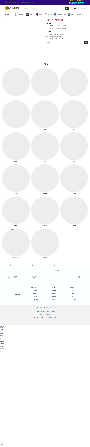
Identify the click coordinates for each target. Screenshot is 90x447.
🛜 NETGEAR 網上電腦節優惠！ (76, 4)
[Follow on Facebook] (2, 2)
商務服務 (73, 14)
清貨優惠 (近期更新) (61, 14)
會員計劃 (54, 290)
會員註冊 (54, 293)
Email (73, 293)
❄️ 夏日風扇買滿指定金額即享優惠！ (76, 2)
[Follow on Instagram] (3, 2)
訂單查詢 (54, 296)
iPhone (14, 2)
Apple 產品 (20, 14)
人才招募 (74, 299)
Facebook (35, 296)
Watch (18, 2)
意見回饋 (54, 299)
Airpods (23, 2)
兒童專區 (41, 14)
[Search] (67, 8)
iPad (10, 2)
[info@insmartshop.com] (84, 14)
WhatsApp (74, 290)
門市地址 (35, 293)
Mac (6, 2)
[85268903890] (87, 14)
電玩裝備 (2, 348)
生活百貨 (50, 14)
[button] (84, 8)
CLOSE (3, 444)
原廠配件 (34, 2)
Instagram (35, 299)
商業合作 (74, 296)
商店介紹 (35, 290)
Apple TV (28, 2)
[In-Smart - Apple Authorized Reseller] (12, 8)
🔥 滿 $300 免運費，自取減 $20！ (75, 0)
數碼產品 (31, 14)
